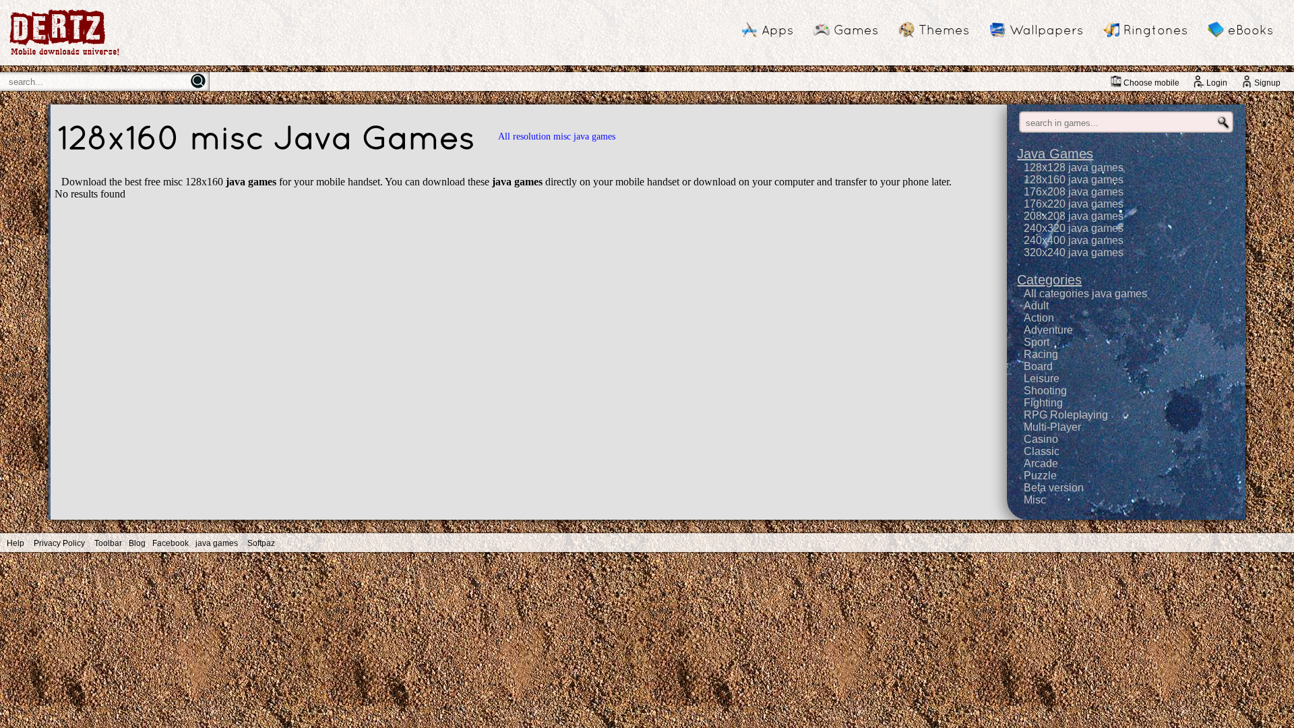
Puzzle (1040, 475)
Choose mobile (1151, 83)
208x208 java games (1073, 216)
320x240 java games (1073, 252)
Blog (137, 543)
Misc (1035, 500)
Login (1216, 83)
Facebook (170, 543)
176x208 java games (1073, 192)
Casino (1041, 439)
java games (216, 543)
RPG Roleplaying (1066, 415)
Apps (777, 29)
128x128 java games (1073, 167)
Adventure (1048, 330)
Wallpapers (1046, 29)
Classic (1041, 451)
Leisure (1041, 378)
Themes (944, 29)
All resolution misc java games (556, 136)
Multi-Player (1052, 427)
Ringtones (1155, 29)
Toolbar (108, 543)
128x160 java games (1073, 179)
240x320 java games (1073, 228)
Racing (1041, 354)
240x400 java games (1073, 240)
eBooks (1250, 29)
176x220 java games (1073, 204)
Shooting (1045, 390)
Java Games (1055, 153)
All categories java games (1085, 293)
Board (1038, 366)
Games (856, 29)
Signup (1267, 83)
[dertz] (65, 55)
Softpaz (261, 543)
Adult (1036, 305)
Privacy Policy (59, 543)
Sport (1036, 342)
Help (15, 543)
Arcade (1041, 463)
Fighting (1043, 402)
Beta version (1054, 487)
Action (1039, 318)
